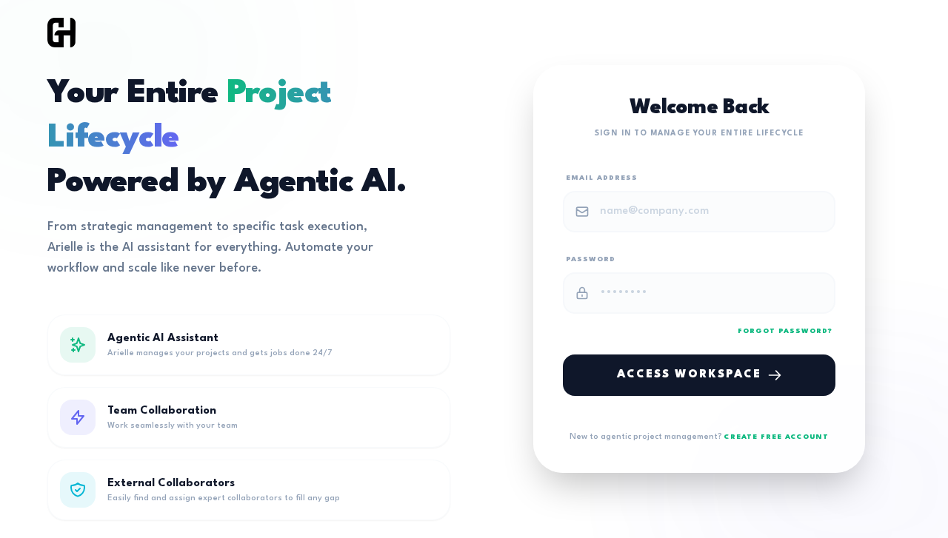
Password (590, 259)
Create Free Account (776, 437)
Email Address (602, 178)
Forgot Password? (785, 331)
